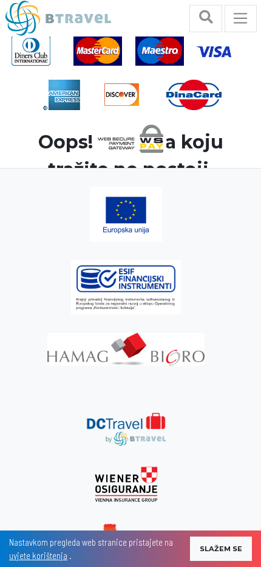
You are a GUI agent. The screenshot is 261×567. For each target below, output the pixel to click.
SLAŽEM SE (221, 548)
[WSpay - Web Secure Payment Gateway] (130, 137)
